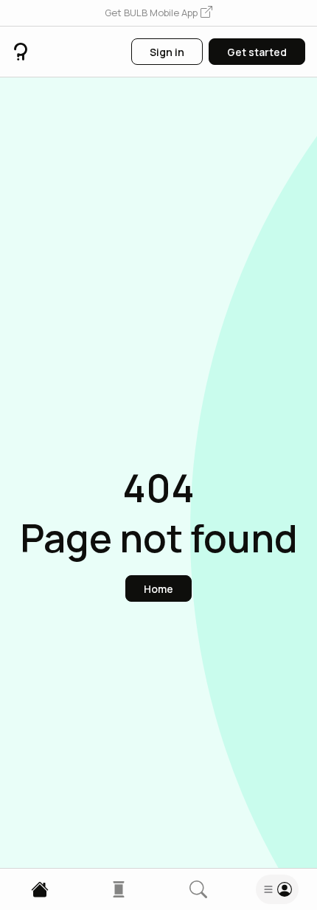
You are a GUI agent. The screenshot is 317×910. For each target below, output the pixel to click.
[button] (158, 13)
